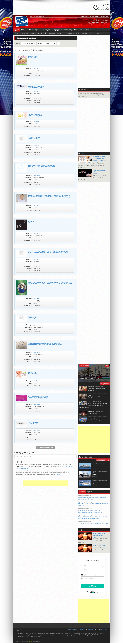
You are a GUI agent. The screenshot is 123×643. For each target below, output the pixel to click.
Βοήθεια (82, 629)
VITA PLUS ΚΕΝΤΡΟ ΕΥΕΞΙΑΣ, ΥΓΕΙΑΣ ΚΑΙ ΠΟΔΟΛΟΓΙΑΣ (48, 252)
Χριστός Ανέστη (93, 413)
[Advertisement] (45, 483)
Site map (71, 629)
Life (81, 530)
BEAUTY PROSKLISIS (35, 87)
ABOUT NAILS (33, 57)
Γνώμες (83, 153)
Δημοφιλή (89, 492)
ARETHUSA (95, 474)
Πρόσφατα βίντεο (104, 384)
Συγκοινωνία (60, 33)
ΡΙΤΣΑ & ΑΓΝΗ (33, 423)
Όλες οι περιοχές (45, 43)
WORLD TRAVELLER (97, 466)
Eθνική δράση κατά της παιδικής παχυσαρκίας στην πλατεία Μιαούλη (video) (93, 405)
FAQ (77, 629)
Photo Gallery (78, 30)
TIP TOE (31, 222)
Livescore (98, 33)
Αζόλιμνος (36, 145)
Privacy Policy (103, 629)
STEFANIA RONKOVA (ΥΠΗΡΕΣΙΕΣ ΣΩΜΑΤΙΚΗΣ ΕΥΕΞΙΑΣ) (49, 196)
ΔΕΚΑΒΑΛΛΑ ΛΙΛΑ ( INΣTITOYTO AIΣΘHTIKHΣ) (45, 343)
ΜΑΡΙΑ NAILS (33, 373)
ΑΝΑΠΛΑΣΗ (32, 317)
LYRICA (94, 483)
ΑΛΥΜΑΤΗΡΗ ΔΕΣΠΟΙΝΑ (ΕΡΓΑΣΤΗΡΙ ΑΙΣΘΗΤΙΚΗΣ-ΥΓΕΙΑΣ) (50, 283)
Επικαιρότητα (34, 30)
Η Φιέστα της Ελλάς (94, 420)
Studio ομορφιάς (28, 43)
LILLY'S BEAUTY (33, 138)
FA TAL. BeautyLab (35, 115)
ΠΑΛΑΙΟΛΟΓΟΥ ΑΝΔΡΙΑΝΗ (38, 397)
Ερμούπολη (37, 68)
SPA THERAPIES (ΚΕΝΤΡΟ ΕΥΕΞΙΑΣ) (41, 166)
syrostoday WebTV (84, 365)
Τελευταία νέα (82, 492)
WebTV (86, 30)
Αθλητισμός (91, 418)
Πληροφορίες (51, 33)
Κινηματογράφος (24, 33)
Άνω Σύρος (37, 381)
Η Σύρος (23, 30)
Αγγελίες (78, 33)
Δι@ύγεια (92, 33)
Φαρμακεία (43, 33)
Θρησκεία (91, 386)
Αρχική (16, 30)
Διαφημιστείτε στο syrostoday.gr (99, 16)
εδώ (58, 474)
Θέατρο (16, 33)
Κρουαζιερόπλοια (70, 33)
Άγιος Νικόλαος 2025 (94, 397)
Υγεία (89, 401)
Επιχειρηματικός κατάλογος (62, 30)
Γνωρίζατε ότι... (84, 89)
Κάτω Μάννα (37, 121)
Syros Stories (84, 33)
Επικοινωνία (84, 16)
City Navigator (46, 30)
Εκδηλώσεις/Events (34, 33)
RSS (97, 629)
